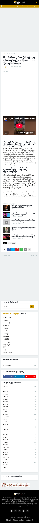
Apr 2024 (19, 429)
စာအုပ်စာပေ (6, 325)
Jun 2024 (19, 424)
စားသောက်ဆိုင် (7, 323)
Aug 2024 (19, 419)
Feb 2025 (19, 407)
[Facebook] (9, 249)
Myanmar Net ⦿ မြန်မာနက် (11, 314)
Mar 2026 (19, 399)
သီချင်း (23, 6)
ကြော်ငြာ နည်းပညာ (7, 317)
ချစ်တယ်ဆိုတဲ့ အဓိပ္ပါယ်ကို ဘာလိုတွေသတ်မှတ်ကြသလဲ (24, 228)
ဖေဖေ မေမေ (6, 336)
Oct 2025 (19, 402)
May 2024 (19, 427)
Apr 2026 (19, 396)
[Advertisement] (19, 29)
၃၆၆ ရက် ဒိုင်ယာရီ (7, 353)
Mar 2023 (19, 455)
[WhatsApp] (21, 249)
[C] (15, 487)
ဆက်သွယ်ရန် (29, 520)
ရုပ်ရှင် (28, 6)
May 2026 (19, 394)
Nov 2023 (19, 442)
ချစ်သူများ (5, 320)
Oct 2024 (19, 414)
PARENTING (19, 363)
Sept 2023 (19, 447)
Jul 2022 (19, 460)
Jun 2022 (19, 462)
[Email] (25, 249)
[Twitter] (13, 249)
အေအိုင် (5, 350)
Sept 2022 (19, 457)
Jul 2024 (19, 422)
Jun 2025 (19, 404)
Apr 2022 (19, 467)
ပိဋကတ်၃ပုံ (6, 334)
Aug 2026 (19, 386)
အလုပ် (34, 6)
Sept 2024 (19, 417)
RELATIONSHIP (11, 54)
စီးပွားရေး (5, 328)
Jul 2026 (19, 389)
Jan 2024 (19, 437)
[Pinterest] (17, 249)
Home (4, 54)
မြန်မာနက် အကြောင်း (18, 520)
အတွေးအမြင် (6, 344)
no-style (24, 314)
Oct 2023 (19, 445)
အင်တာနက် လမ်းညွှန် (14, 6)
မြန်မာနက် (3, 6)
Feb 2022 (19, 470)
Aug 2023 (19, 450)
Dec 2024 (19, 409)
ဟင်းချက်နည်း (6, 342)
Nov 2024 (19, 412)
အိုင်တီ (4, 347)
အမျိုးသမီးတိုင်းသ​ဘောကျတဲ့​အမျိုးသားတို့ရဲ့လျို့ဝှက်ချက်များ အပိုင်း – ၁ (23, 213)
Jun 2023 (19, 452)
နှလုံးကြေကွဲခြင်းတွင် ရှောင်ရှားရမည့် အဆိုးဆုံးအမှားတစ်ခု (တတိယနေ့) (23, 221)
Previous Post (6, 255)
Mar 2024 (19, 432)
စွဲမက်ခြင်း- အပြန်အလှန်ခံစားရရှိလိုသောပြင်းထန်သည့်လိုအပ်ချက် (22, 206)
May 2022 (19, 465)
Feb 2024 (19, 434)
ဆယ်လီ (5, 331)
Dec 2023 (19, 439)
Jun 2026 (19, 391)
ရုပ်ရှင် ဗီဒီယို (6, 339)
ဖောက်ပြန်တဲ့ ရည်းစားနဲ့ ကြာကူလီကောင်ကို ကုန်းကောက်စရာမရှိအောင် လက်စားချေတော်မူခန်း (24, 235)
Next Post (34, 255)
